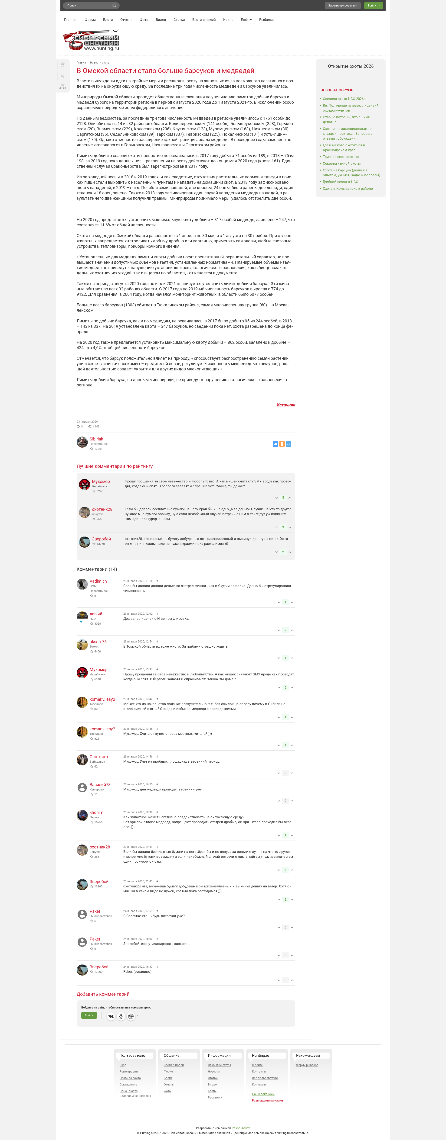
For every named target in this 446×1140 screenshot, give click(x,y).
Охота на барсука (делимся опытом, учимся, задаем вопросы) (351, 172)
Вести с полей (204, 20)
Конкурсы (259, 1084)
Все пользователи (265, 1078)
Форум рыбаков (307, 1065)
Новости (214, 1071)
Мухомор (101, 481)
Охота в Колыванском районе (348, 188)
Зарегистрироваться (342, 5)
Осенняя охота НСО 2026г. (344, 99)
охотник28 (102, 509)
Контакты (259, 1071)
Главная (70, 20)
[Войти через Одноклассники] (121, 1016)
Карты (228, 20)
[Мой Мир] (288, 444)
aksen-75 (98, 641)
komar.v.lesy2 (102, 699)
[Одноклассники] (282, 444)
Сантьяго (99, 756)
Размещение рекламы (268, 1100)
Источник (285, 404)
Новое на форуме (337, 90)
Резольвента (241, 1128)
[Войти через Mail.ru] (131, 1016)
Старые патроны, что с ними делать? (346, 119)
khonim (96, 812)
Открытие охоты (219, 1065)
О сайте (257, 1065)
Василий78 (100, 784)
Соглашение (128, 1084)
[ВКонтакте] (275, 444)
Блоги (108, 20)
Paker (95, 911)
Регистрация (129, 1071)
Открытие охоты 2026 (351, 66)
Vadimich (98, 581)
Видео (161, 20)
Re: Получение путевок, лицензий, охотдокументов (351, 107)
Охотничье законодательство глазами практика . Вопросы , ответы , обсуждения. (347, 134)
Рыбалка (266, 20)
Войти (372, 5)
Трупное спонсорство (341, 157)
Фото (144, 20)
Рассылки (215, 1097)
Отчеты (126, 20)
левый (96, 613)
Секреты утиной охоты (342, 163)
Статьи (179, 20)
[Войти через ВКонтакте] (111, 1016)
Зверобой (101, 538)
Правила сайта (130, 1078)
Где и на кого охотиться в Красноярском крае (344, 147)
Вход (123, 1065)
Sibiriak (96, 439)
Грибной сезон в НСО (340, 182)
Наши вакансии (263, 1094)
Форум (90, 20)
